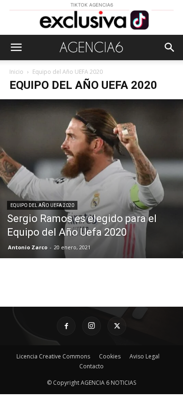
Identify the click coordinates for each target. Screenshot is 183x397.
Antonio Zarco (27, 247)
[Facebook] (66, 326)
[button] (16, 47)
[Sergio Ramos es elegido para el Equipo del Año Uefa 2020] (91, 178)
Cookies (110, 356)
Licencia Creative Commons (53, 356)
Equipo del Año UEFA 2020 (42, 205)
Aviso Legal (145, 356)
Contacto (91, 366)
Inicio (16, 72)
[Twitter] (116, 326)
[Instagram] (91, 326)
